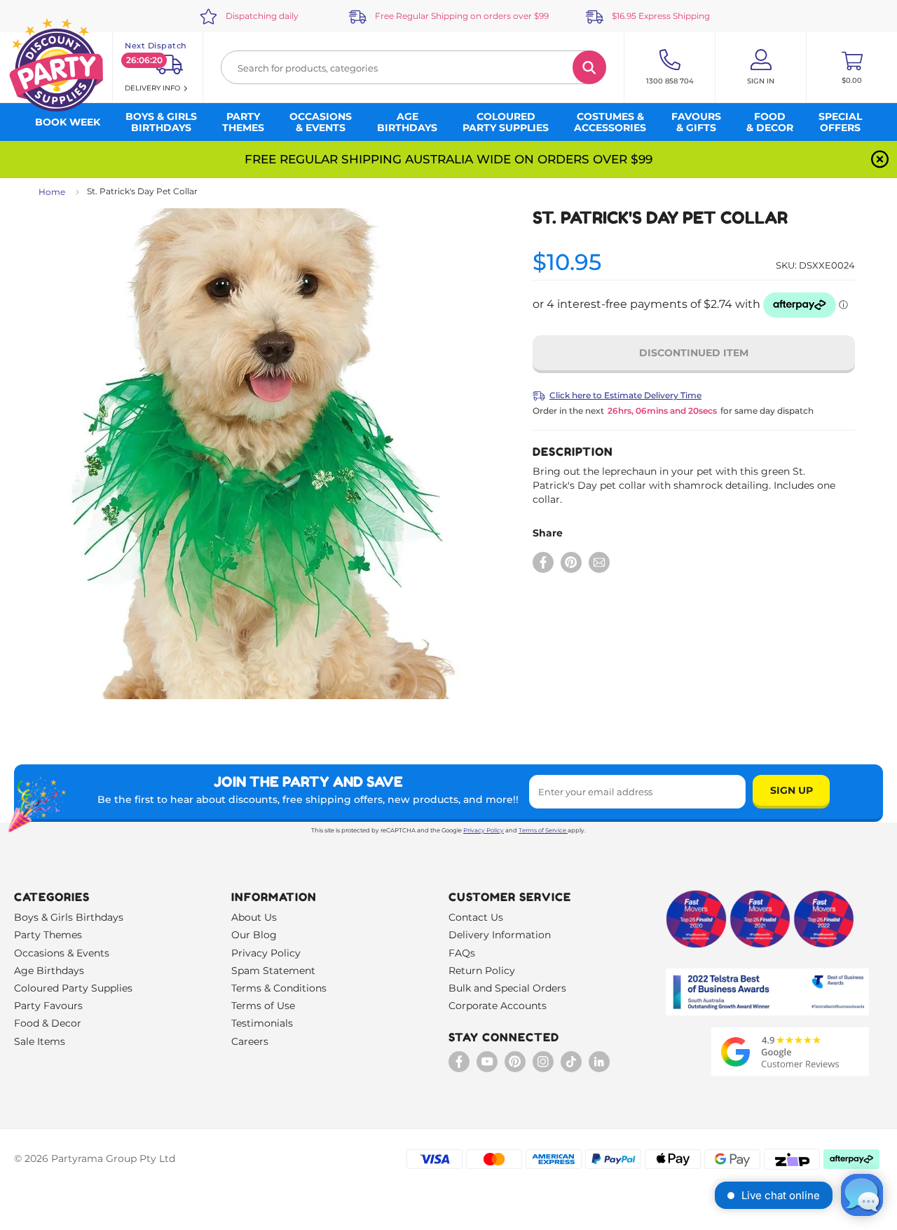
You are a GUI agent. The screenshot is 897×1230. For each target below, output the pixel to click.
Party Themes (48, 934)
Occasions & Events (61, 953)
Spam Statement (273, 970)
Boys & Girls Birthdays (68, 917)
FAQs (461, 953)
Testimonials (262, 1023)
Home (52, 192)
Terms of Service (542, 830)
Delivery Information (499, 934)
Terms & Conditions (279, 988)
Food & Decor (47, 1023)
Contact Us (475, 917)
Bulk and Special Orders (507, 988)
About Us (254, 917)
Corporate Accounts (497, 1005)
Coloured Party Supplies (73, 988)
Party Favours (48, 1005)
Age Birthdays (49, 970)
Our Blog (254, 934)
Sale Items (39, 1041)
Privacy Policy (483, 830)
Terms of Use (263, 1005)
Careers (249, 1041)
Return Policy (481, 970)
